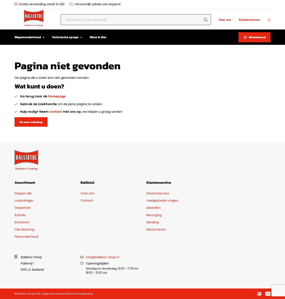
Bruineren (22, 222)
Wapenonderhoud (28, 37)
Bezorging (154, 215)
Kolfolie (20, 215)
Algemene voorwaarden (56, 293)
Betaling (152, 222)
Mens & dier (98, 37)
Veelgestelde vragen (162, 200)
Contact (86, 200)
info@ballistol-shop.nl (102, 257)
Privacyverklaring (83, 293)
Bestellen (153, 208)
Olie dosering (24, 229)
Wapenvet (23, 208)
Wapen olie (23, 193)
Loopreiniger (24, 200)
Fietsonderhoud (26, 236)
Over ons (225, 20)
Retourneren (156, 229)
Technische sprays (65, 37)
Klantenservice (249, 20)
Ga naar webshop (31, 122)
